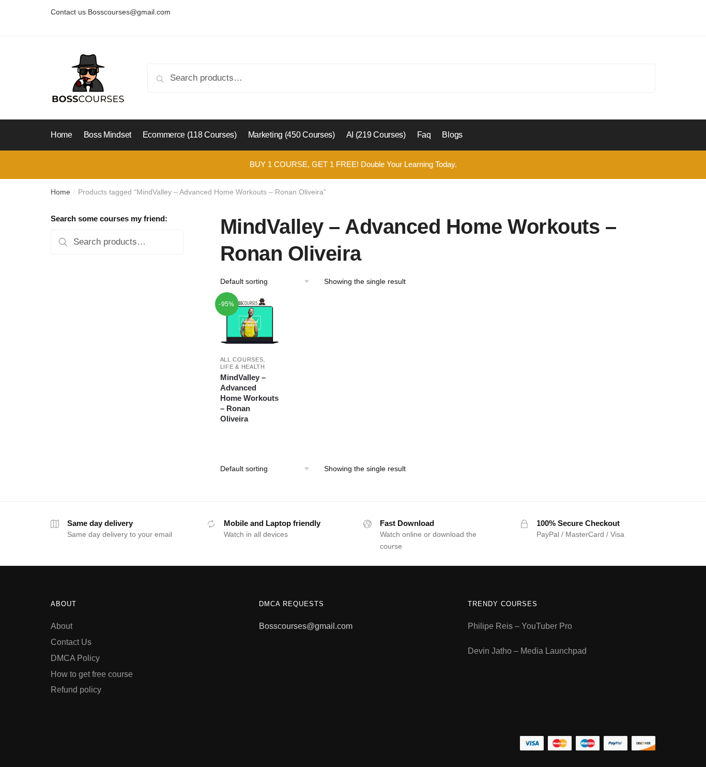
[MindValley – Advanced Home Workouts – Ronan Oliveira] (250, 322)
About (61, 626)
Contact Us (71, 642)
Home (60, 192)
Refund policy (76, 689)
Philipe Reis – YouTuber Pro (520, 626)
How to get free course (92, 674)
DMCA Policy (75, 658)
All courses (242, 359)
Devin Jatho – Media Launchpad (527, 650)
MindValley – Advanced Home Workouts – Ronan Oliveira (249, 398)
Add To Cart (249, 434)
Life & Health (242, 367)
